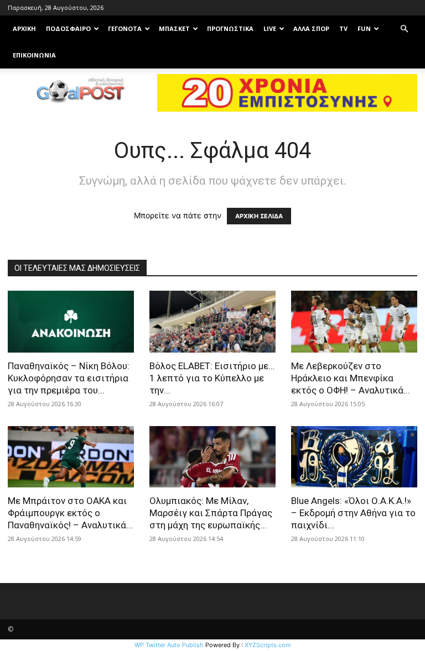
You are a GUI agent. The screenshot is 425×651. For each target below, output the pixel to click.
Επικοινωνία (34, 55)
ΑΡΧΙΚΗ (24, 28)
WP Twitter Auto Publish (169, 645)
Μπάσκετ (174, 28)
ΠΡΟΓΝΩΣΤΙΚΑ (230, 28)
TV (343, 28)
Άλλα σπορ (311, 28)
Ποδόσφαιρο (68, 28)
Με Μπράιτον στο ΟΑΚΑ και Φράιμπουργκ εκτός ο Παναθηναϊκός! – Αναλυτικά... (70, 513)
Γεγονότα (125, 28)
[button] (404, 29)
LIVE (269, 28)
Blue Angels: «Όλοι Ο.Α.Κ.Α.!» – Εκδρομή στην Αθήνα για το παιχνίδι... (353, 513)
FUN (364, 28)
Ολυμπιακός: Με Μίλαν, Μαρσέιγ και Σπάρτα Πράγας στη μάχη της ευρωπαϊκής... (210, 513)
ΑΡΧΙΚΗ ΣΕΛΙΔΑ (259, 216)
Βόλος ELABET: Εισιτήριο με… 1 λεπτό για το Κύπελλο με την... (211, 378)
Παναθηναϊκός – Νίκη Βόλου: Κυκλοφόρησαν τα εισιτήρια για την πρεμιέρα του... (68, 378)
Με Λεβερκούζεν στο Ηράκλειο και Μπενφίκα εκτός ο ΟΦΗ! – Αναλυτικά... (350, 378)
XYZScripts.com (268, 645)
